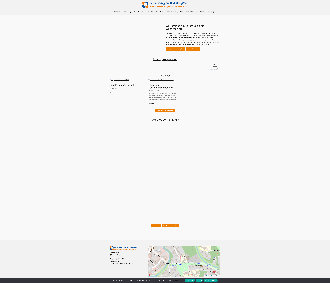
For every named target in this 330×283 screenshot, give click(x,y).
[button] (184, 259)
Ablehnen (199, 280)
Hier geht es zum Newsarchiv (165, 110)
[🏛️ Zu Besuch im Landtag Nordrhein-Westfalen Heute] (123, 149)
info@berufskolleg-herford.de (125, 263)
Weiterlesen (113, 93)
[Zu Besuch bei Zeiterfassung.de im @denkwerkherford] (206, 144)
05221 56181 (120, 259)
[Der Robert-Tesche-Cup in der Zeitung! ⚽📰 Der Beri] (206, 201)
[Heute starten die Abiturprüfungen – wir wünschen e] (151, 184)
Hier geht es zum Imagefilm (175, 49)
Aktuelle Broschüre (193, 49)
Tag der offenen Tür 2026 (123, 85)
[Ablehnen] (328, 280)
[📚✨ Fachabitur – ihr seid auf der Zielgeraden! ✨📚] (123, 194)
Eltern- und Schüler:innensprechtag (160, 86)
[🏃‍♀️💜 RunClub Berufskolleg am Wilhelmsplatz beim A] (151, 151)
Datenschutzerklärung (178, 280)
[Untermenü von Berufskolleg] (131, 11)
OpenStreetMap (210, 275)
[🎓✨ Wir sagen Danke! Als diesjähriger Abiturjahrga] (178, 138)
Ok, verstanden (190, 280)
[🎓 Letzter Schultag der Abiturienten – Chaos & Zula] (178, 199)
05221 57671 (117, 261)
